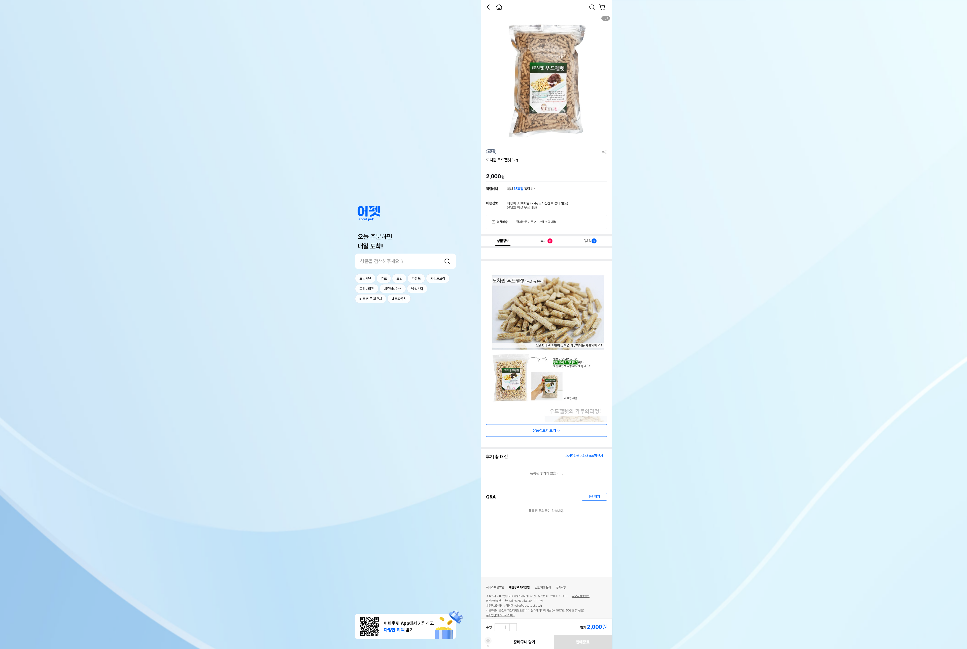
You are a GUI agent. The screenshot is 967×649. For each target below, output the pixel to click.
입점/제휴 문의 (543, 587)
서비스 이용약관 (495, 587)
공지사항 (561, 587)
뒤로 (488, 7)
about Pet (369, 213)
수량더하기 (512, 627)
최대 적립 (519, 189)
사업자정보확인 (581, 596)
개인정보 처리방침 (519, 587)
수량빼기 (498, 627)
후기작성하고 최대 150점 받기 (584, 456)
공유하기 (604, 151)
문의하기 (594, 496)
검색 (447, 261)
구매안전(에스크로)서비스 (500, 615)
